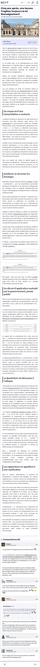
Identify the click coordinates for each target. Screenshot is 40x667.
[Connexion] (33, 3)
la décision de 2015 (14, 388)
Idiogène (8, 544)
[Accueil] (4, 3)
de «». (10, 246)
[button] (37, 2)
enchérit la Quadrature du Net (21, 412)
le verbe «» (19, 244)
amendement (6, 123)
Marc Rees (6, 41)
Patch (7, 598)
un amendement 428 (23, 91)
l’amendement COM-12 (20, 214)
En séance (29, 182)
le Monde (34, 277)
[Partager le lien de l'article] (4, 664)
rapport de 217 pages (14, 48)
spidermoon (9, 650)
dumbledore (9, 580)
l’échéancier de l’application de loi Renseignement (18, 318)
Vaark (7, 636)
